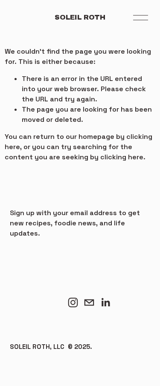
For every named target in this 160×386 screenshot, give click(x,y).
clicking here (121, 157)
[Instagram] (73, 302)
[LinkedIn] (105, 302)
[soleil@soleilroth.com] (89, 302)
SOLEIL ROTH (80, 17)
